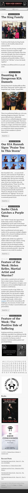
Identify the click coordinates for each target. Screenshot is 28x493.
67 (13, 371)
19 (13, 363)
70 (19, 371)
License (3, 485)
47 (21, 367)
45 (17, 367)
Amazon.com (4, 453)
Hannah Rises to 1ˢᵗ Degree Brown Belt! (11, 465)
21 (17, 363)
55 (13, 369)
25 (25, 363)
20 (15, 363)
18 (11, 363)
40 (7, 367)
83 (21, 372)
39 (5, 367)
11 (21, 361)
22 (19, 363)
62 (3, 371)
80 (14, 372)
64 (7, 371)
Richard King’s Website (13, 452)
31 (13, 365)
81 (17, 372)
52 (7, 369)
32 (15, 365)
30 (11, 365)
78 (10, 372)
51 (5, 369)
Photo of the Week (14, 14)
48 (23, 367)
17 (9, 363)
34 (19, 365)
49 (25, 367)
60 (23, 369)
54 (11, 369)
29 (9, 365)
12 (23, 361)
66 (11, 371)
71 (21, 371)
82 (19, 372)
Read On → (5, 136)
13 (25, 361)
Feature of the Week (15, 259)
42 (11, 367)
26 (3, 365)
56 (15, 369)
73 (25, 371)
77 (8, 372)
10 (19, 361)
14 (3, 363)
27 (5, 365)
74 (2, 372)
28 (7, 365)
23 (21, 363)
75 (4, 372)
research (3, 301)
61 (25, 369)
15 (5, 363)
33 (17, 365)
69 (17, 371)
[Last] (26, 372)
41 (9, 367)
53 (9, 369)
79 (12, 372)
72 (23, 371)
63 (5, 371)
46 (19, 367)
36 (23, 365)
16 (7, 363)
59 (21, 369)
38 (3, 367)
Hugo (14, 485)
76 (6, 372)
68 (15, 371)
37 (25, 365)
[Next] (24, 372)
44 (15, 367)
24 (23, 363)
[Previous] (4, 361)
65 (9, 371)
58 (19, 369)
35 (21, 365)
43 (13, 367)
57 (17, 369)
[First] (3, 361)
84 (23, 372)
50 (3, 369)
